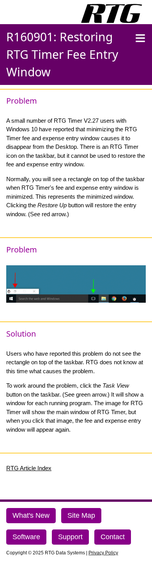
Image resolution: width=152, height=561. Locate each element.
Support (70, 537)
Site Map (81, 515)
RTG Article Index (28, 468)
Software (26, 537)
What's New (30, 515)
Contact (113, 537)
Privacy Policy (103, 553)
